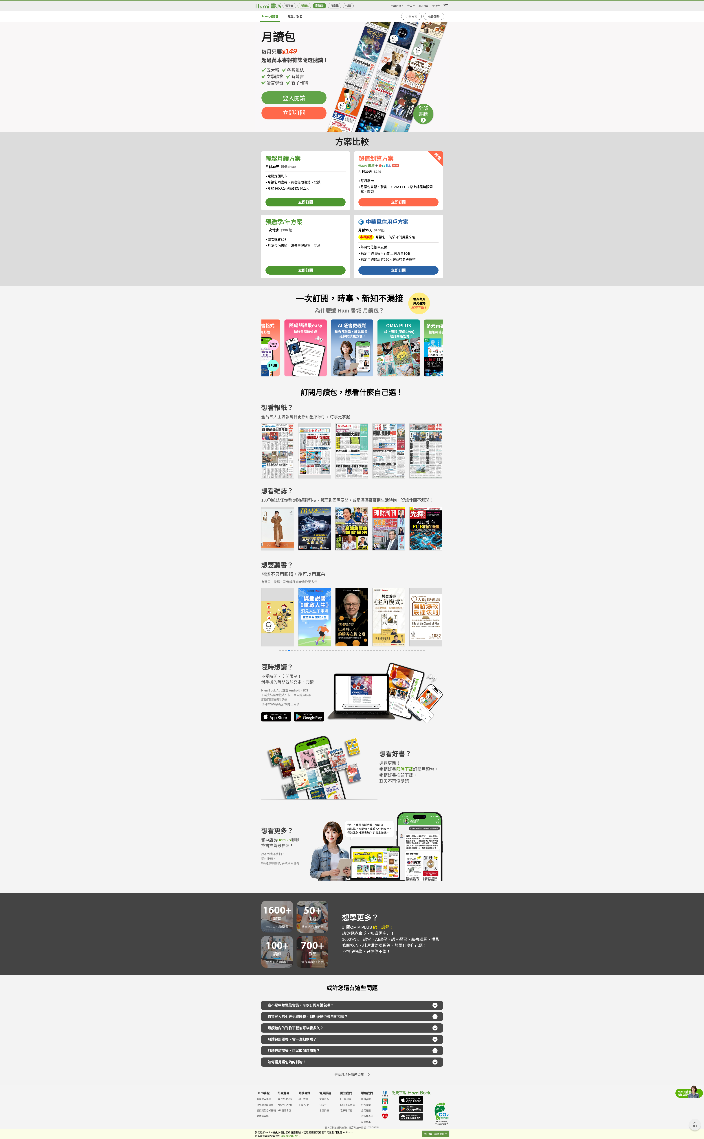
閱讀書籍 (396, 5)
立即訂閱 (294, 113)
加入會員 (423, 5)
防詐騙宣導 (263, 1116)
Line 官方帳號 (347, 1104)
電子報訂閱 (346, 1110)
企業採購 (366, 1110)
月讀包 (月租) (285, 1104)
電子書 (289, 5)
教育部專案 (367, 1116)
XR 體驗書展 (284, 1110)
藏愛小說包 (295, 16)
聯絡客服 (366, 1099)
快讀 (348, 5)
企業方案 (411, 16)
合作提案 (366, 1104)
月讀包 (304, 5)
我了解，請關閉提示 (435, 1133)
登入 (409, 5)
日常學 (334, 5)
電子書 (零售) (285, 1099)
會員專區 (324, 1099)
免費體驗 (434, 16)
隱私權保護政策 (265, 1104)
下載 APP (303, 1104)
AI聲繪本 (366, 1121)
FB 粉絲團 (345, 1099)
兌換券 (436, 5)
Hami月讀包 (270, 16)
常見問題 (324, 1110)
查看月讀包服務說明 (349, 1075)
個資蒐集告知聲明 (266, 1110)
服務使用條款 (264, 1099)
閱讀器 (319, 5)
